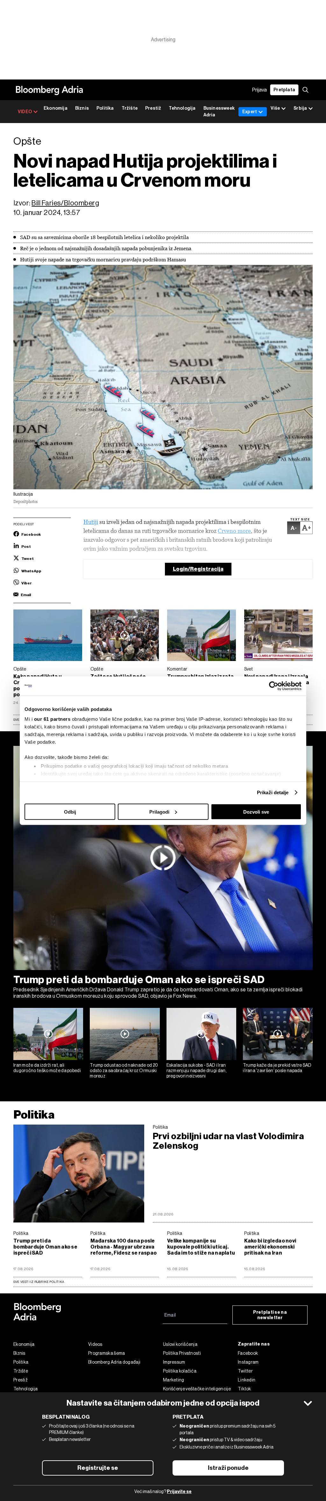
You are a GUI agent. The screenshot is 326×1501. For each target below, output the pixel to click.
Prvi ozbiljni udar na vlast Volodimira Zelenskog (228, 1141)
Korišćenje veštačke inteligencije (197, 1388)
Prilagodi (159, 811)
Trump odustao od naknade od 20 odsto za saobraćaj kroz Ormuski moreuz (124, 1070)
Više (275, 108)
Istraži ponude (228, 1467)
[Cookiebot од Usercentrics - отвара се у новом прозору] (273, 686)
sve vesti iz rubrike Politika (38, 1282)
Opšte (19, 668)
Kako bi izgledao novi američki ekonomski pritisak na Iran (270, 1247)
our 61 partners (52, 719)
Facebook (248, 1353)
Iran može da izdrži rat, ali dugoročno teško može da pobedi (47, 1068)
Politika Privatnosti (182, 1353)
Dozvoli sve (256, 811)
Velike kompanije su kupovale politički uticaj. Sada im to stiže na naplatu (201, 1247)
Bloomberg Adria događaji (114, 1362)
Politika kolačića (179, 1371)
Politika (105, 108)
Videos (95, 1344)
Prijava (259, 90)
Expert (249, 111)
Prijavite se (179, 1491)
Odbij (70, 811)
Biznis (82, 108)
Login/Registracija (198, 569)
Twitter (245, 1371)
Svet (248, 668)
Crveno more (234, 530)
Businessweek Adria (219, 112)
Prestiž (153, 108)
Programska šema (106, 1353)
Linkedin (246, 1379)
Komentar (177, 668)
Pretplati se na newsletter (270, 1315)
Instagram (248, 1362)
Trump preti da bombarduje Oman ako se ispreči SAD (139, 979)
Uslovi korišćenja (180, 1344)
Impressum (174, 1362)
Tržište (130, 108)
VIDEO (25, 111)
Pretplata (284, 90)
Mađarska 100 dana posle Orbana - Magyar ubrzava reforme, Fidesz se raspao (123, 1247)
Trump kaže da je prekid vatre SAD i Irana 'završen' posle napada (277, 1068)
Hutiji (90, 522)
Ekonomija (55, 108)
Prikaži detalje (273, 792)
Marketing (173, 1379)
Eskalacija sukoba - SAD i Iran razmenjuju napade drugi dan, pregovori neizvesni (197, 1070)
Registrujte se (97, 1467)
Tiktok (244, 1388)
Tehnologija (182, 108)
